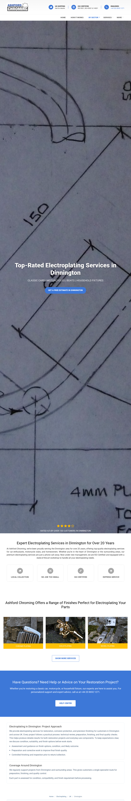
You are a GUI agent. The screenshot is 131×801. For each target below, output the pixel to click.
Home (63, 17)
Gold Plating (65, 646)
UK (70, 796)
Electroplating (61, 796)
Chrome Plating (23, 646)
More (119, 17)
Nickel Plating (108, 646)
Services (107, 17)
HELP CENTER (65, 703)
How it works (77, 17)
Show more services (65, 658)
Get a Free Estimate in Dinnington (65, 290)
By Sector (93, 17)
